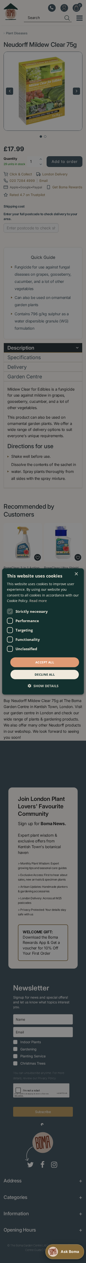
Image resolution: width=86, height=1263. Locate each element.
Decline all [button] (45, 674)
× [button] (76, 574)
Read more (38, 600)
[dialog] (43, 631)
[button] (43, 686)
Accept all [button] (44, 662)
